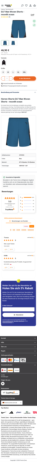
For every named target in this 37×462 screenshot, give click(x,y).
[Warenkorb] (34, 5)
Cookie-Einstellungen (2, 375)
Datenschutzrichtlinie (7, 322)
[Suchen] (22, 5)
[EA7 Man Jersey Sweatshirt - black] (4, 62)
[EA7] (32, 15)
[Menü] (2, 5)
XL (19, 72)
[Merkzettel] (26, 5)
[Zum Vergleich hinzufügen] (34, 25)
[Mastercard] (10, 360)
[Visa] (4, 360)
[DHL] (10, 370)
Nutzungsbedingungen (7, 321)
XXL (25, 72)
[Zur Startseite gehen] (8, 5)
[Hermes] (16, 370)
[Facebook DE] (2, 383)
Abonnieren (19, 315)
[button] (5, 218)
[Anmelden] (30, 5)
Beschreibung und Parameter (10, 92)
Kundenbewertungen (10, 204)
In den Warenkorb (24, 78)
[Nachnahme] (23, 360)
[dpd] (4, 370)
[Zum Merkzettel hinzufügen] (34, 21)
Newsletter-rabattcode (19, 321)
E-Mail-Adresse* (7, 305)
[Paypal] (16, 360)
